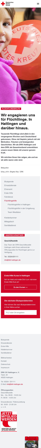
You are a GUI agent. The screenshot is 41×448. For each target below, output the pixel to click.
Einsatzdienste (10, 185)
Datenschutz (5, 364)
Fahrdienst (8, 197)
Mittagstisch (9, 221)
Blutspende (9, 181)
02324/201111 (13, 256)
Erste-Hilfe (8, 193)
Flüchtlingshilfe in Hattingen (19, 204)
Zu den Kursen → (20, 287)
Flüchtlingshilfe (10, 200)
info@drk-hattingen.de (12, 260)
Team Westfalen (14, 212)
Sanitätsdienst (10, 225)
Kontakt (4, 361)
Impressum (5, 367)
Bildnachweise (6, 357)
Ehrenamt (8, 189)
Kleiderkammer (10, 217)
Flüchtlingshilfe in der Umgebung (21, 208)
